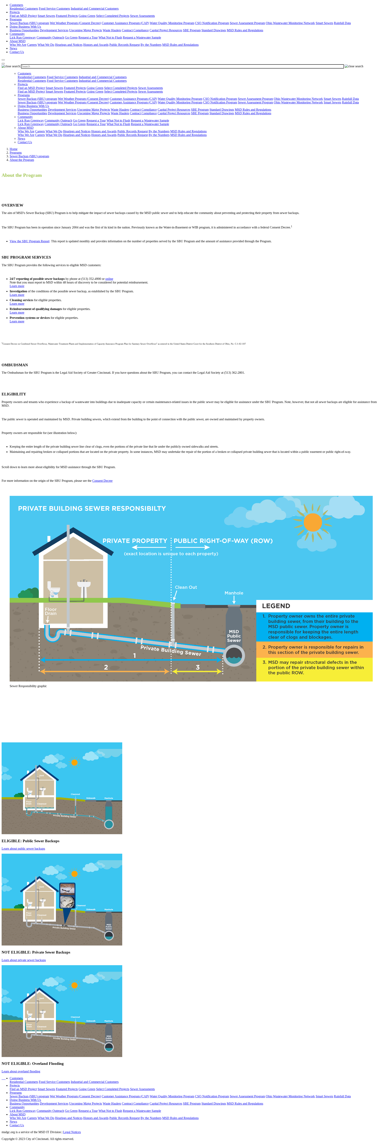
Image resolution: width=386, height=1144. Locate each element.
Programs (16, 19)
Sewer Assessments (142, 15)
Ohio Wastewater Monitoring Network (290, 23)
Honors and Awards (96, 44)
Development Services (54, 30)
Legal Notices (72, 1132)
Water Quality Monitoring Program (172, 23)
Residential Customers (24, 8)
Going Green (87, 15)
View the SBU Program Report (29, 241)
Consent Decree (102, 480)
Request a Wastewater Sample (142, 37)
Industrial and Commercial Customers (95, 8)
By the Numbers (151, 44)
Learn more (17, 286)
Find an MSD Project (23, 15)
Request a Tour (88, 37)
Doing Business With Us (25, 26)
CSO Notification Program (212, 23)
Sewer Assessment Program (247, 23)
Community (17, 34)
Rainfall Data (342, 23)
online (109, 278)
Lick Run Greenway (23, 37)
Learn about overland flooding (21, 1071)
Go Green (71, 37)
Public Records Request (124, 44)
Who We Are (18, 44)
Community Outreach (50, 37)
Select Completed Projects (112, 15)
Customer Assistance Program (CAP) (125, 23)
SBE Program (192, 30)
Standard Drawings (213, 30)
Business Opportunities (24, 30)
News (13, 48)
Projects (15, 12)
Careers (32, 44)
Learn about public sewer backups (23, 848)
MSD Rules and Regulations (245, 30)
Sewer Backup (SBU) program (29, 23)
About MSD (18, 41)
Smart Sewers (46, 15)
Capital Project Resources (166, 30)
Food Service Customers (54, 8)
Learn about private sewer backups (24, 960)
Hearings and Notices (68, 44)
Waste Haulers (112, 30)
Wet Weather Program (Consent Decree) (75, 23)
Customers (16, 5)
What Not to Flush (110, 37)
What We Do (46, 44)
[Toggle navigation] (3, 63)
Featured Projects (67, 15)
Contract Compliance (135, 30)
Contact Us (17, 52)
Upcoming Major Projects (85, 30)
